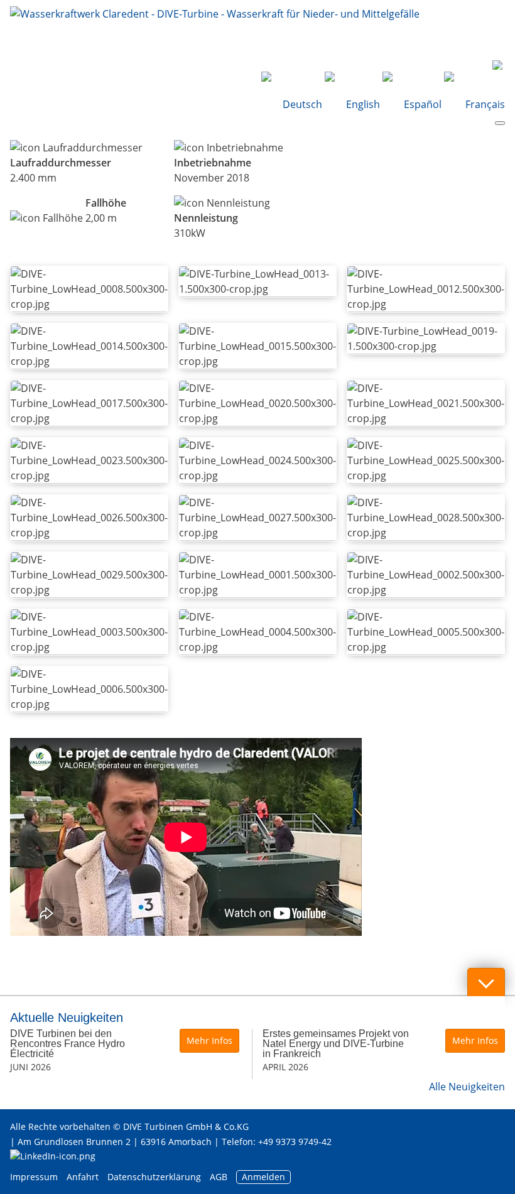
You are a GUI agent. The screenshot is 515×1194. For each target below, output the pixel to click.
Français (484, 104)
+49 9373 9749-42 (295, 1142)
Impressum (34, 1177)
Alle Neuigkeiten (467, 1087)
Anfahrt (83, 1177)
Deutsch (302, 104)
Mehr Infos (209, 1040)
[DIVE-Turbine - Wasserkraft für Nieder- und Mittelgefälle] (215, 31)
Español (422, 104)
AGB (218, 1177)
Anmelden (263, 1177)
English (363, 104)
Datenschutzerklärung (155, 1177)
